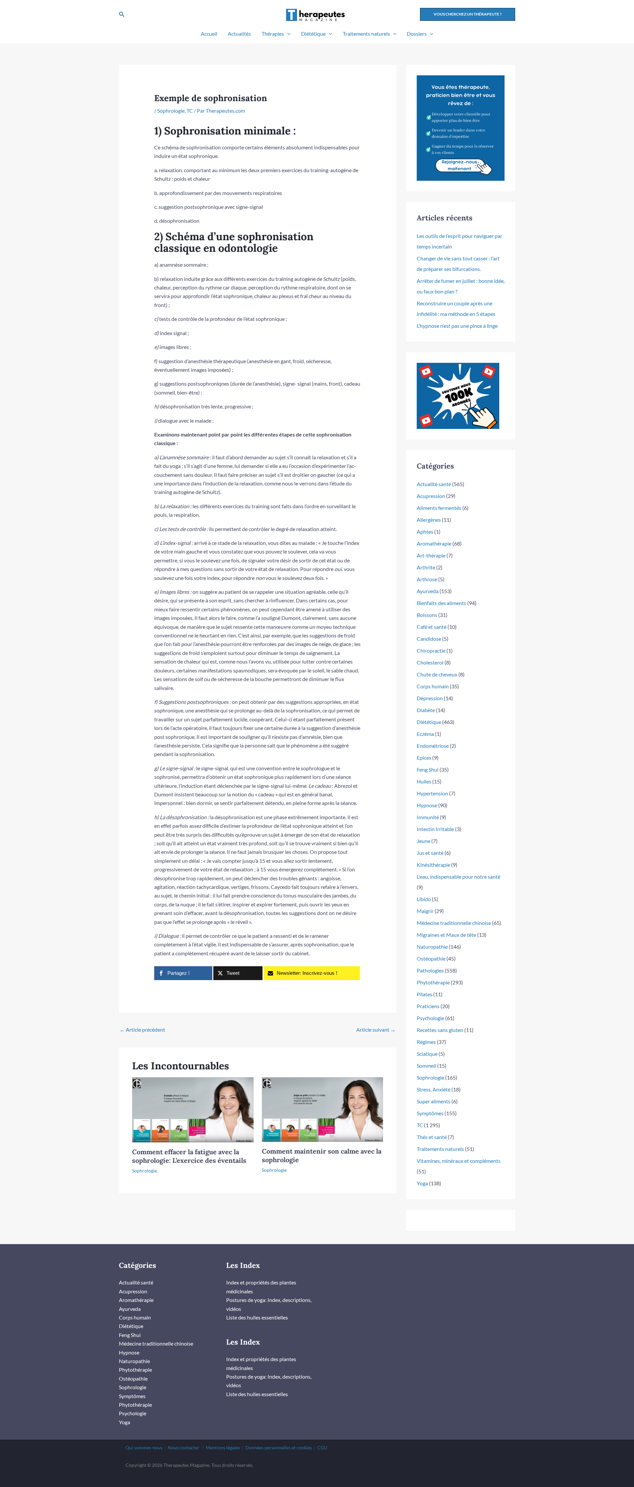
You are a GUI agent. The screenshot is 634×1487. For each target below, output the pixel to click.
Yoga (422, 1183)
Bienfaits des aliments (441, 603)
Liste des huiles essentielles (257, 1317)
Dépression (430, 698)
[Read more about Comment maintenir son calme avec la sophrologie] (322, 1109)
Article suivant (376, 1029)
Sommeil (426, 1065)
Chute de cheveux (437, 674)
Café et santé (431, 627)
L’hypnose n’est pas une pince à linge (457, 326)
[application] (287, 34)
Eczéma (425, 734)
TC (190, 110)
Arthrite (426, 567)
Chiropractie (431, 650)
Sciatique (427, 1053)
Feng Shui (428, 769)
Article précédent (142, 1029)
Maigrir (425, 911)
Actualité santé (434, 484)
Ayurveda (428, 591)
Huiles (424, 781)
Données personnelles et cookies (278, 1447)
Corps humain (433, 686)
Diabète (426, 710)
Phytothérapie (433, 982)
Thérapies (273, 33)
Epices (424, 757)
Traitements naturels (366, 33)
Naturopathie (432, 946)
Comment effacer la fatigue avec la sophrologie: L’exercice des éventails (189, 1156)
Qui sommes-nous (143, 1447)
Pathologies (430, 970)
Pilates (424, 994)
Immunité (428, 817)
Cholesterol (430, 662)
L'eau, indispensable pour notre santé (458, 876)
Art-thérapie (431, 555)
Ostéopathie (431, 958)
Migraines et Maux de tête (446, 935)
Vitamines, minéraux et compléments (459, 1161)
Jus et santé (430, 853)
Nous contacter (183, 1447)
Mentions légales (223, 1447)
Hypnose (427, 805)
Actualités (239, 33)
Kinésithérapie (433, 864)
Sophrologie (171, 110)
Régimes (426, 1042)
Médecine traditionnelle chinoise (454, 923)
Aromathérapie (434, 543)
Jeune (423, 841)
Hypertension (432, 793)
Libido (424, 899)
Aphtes (425, 531)
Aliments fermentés (439, 508)
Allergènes (429, 519)
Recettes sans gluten (440, 1030)
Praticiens (428, 1006)
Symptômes (430, 1113)
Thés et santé (432, 1137)
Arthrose (427, 579)
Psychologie (430, 1018)
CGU (322, 1447)
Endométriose (433, 746)
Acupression (431, 496)
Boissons (427, 615)
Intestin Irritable (435, 829)
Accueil (209, 33)
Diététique (313, 33)
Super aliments (433, 1101)
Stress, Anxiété (433, 1089)
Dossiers (417, 33)
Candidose (429, 638)
